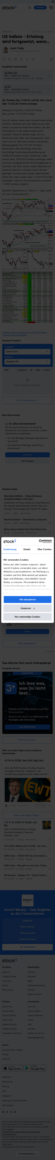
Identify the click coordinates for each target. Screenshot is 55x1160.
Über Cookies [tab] (45, 549)
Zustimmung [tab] (9, 549)
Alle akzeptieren (27, 599)
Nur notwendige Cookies (27, 616)
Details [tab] (27, 549)
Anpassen (26, 608)
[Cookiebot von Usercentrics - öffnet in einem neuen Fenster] (39, 541)
